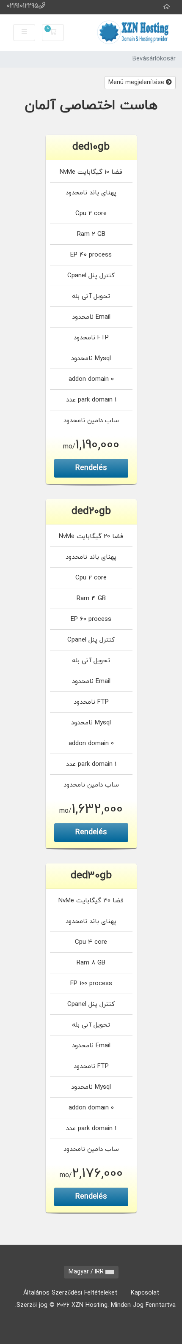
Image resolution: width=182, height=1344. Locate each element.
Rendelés (91, 468)
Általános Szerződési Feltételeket (70, 1293)
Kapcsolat (145, 1293)
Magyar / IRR (87, 1272)
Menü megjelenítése (137, 83)
